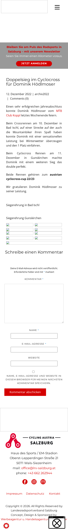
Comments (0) (19, 98)
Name (34, 330)
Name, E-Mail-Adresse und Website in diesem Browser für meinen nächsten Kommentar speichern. (34, 379)
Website (34, 357)
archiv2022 (42, 94)
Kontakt (54, 493)
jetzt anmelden (34, 63)
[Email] (43, 482)
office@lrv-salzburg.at (38, 468)
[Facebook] (25, 482)
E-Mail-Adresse (34, 343)
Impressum (14, 493)
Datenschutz (35, 493)
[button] (6, 526)
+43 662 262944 (40, 473)
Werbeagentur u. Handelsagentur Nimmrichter (34, 519)
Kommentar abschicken (25, 392)
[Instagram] (34, 482)
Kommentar (34, 279)
